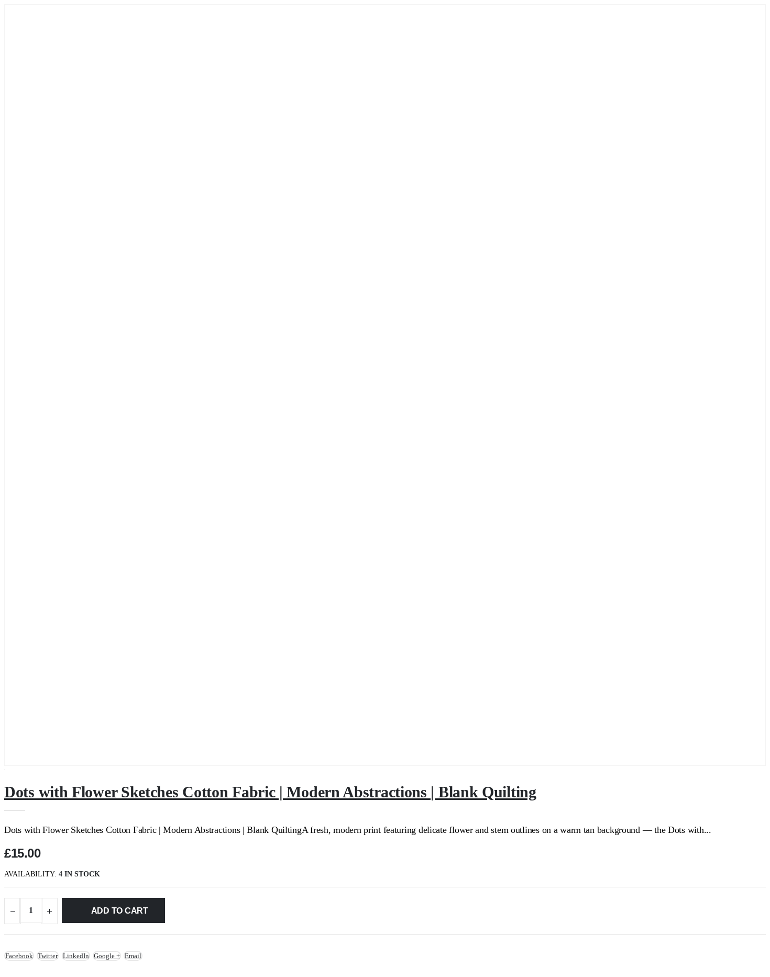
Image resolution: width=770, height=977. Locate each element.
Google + (107, 956)
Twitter (48, 956)
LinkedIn (76, 956)
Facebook (19, 956)
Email (133, 956)
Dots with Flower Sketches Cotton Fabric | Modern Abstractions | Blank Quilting (270, 791)
